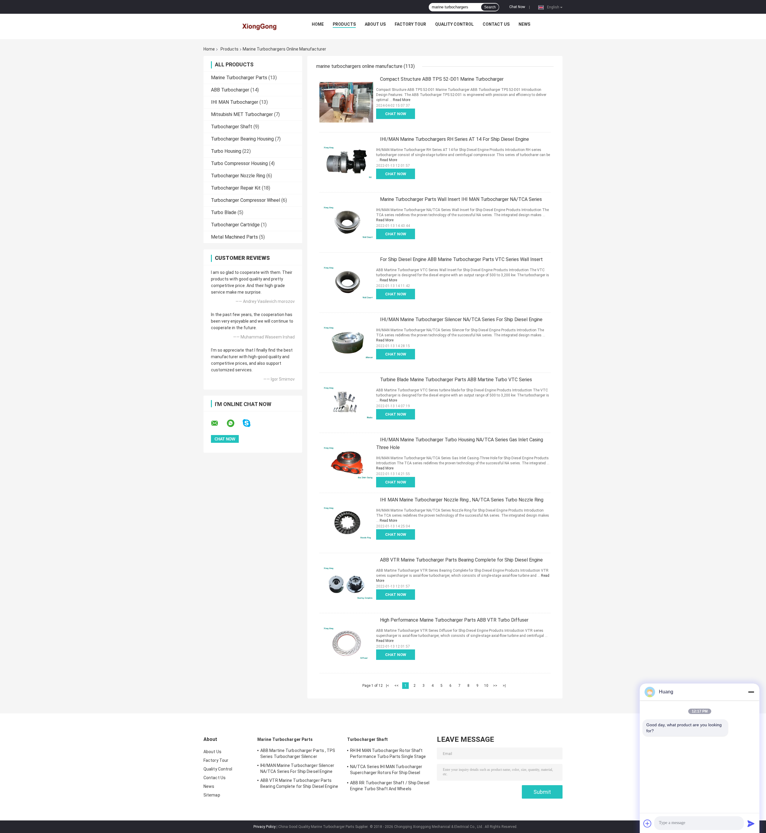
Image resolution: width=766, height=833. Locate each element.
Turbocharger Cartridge (235, 225)
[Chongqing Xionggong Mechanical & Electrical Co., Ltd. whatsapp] (234, 423)
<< (396, 686)
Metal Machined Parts (234, 237)
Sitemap (211, 795)
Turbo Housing (226, 151)
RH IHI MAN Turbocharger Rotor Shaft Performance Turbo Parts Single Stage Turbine (388, 754)
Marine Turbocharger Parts (239, 77)
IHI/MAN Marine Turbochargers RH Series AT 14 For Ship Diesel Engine (454, 139)
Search (490, 7)
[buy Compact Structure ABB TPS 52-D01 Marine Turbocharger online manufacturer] (346, 102)
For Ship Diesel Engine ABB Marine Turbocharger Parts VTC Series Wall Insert (461, 259)
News (524, 24)
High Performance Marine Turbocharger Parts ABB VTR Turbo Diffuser (454, 620)
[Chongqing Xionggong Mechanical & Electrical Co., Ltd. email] (218, 423)
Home (318, 24)
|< (387, 686)
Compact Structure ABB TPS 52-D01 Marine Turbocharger (442, 79)
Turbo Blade (223, 212)
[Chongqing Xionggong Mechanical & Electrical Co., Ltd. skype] (250, 423)
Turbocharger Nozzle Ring (238, 175)
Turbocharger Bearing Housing (242, 139)
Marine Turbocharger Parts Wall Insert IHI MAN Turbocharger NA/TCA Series (461, 199)
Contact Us (496, 24)
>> (495, 686)
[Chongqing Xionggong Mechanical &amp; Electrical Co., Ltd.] (260, 26)
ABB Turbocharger (230, 90)
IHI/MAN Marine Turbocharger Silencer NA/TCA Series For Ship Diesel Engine (461, 319)
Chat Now (517, 7)
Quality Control (454, 24)
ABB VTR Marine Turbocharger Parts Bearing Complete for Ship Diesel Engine (461, 560)
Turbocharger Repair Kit (236, 188)
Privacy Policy (264, 827)
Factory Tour (410, 24)
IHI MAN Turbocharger (234, 102)
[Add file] (647, 823)
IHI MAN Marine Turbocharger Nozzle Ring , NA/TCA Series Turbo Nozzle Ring (461, 500)
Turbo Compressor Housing (239, 163)
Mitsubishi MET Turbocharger (242, 114)
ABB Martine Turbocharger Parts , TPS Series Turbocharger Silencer (297, 753)
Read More (401, 100)
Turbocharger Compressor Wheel (245, 200)
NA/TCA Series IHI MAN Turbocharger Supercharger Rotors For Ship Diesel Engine (386, 770)
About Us (375, 24)
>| (504, 686)
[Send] (751, 823)
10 (486, 686)
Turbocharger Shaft (231, 126)
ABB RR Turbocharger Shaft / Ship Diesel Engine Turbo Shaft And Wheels (389, 785)
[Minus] (751, 691)
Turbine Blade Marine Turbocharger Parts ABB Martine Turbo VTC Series (456, 379)
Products (344, 24)
